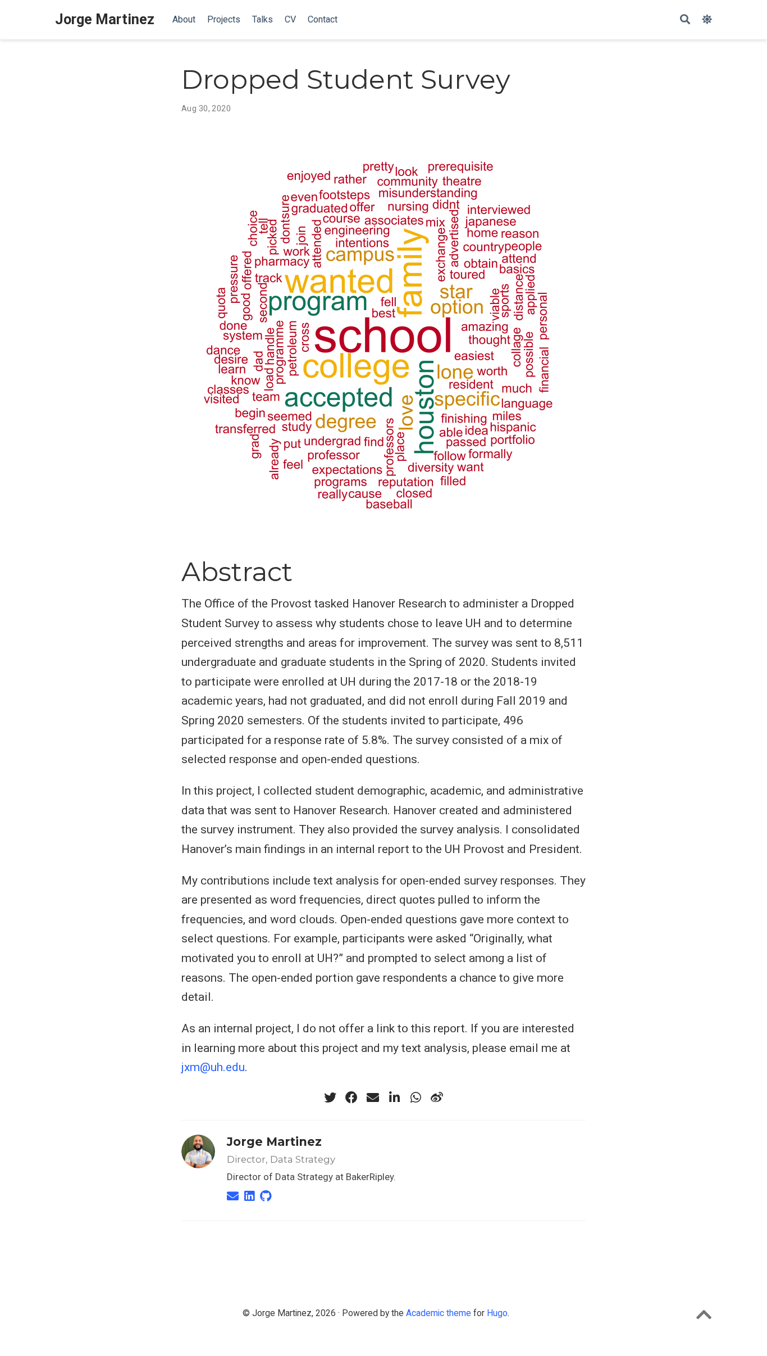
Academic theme (438, 1313)
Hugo (497, 1313)
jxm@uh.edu (213, 1067)
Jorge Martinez (104, 19)
